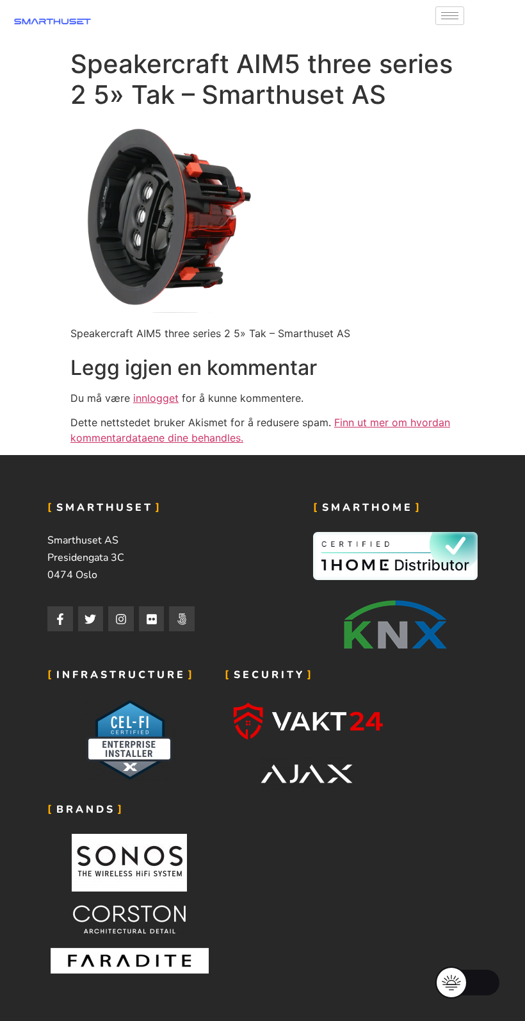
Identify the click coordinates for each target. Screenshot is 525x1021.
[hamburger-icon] (449, 15)
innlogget (156, 398)
